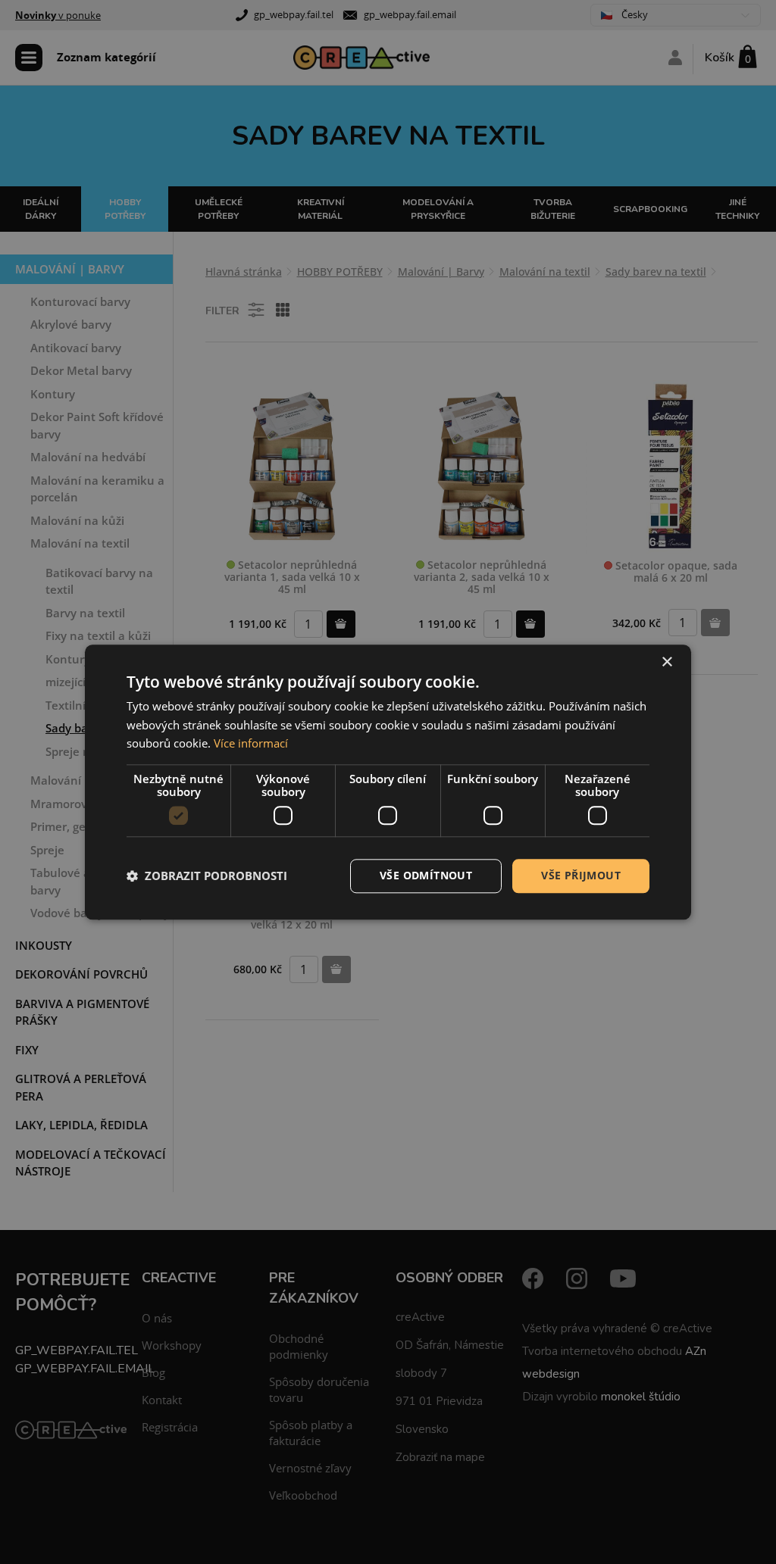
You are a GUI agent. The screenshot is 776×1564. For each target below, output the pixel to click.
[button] (207, 876)
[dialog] (388, 782)
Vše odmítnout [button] (426, 875)
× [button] (666, 662)
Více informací (251, 743)
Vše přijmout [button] (581, 875)
